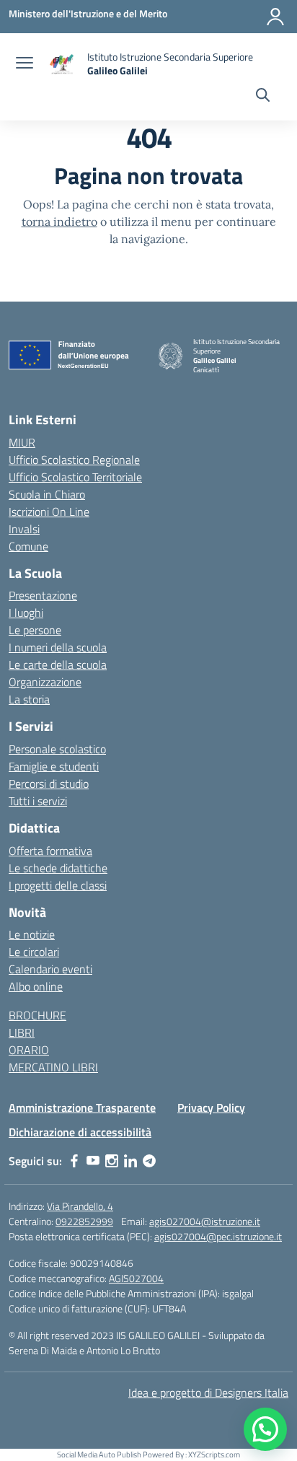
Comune (28, 546)
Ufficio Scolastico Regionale (74, 459)
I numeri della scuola (58, 647)
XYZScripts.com (214, 1454)
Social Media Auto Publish (99, 1454)
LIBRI (22, 1032)
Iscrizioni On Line (49, 511)
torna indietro (59, 221)
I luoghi (26, 612)
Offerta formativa (50, 850)
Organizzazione (45, 681)
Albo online (36, 986)
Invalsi (24, 529)
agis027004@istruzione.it (204, 1221)
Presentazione (43, 595)
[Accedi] (275, 16)
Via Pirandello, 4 (80, 1206)
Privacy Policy (211, 1107)
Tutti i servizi (38, 801)
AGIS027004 (136, 1278)
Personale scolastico (57, 749)
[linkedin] (130, 1160)
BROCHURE (37, 1015)
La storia (29, 699)
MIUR (22, 442)
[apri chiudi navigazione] (24, 64)
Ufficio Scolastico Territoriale (75, 477)
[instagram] (111, 1160)
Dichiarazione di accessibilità (80, 1132)
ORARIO (29, 1049)
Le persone (35, 630)
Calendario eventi (50, 969)
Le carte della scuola (58, 664)
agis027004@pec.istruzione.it (218, 1236)
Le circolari (34, 951)
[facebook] (74, 1160)
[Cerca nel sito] (263, 96)
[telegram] (149, 1160)
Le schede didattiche (58, 868)
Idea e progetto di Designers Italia (208, 1392)
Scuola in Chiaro (47, 494)
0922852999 (84, 1221)
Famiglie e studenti (54, 766)
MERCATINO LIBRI (53, 1067)
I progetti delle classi (58, 885)
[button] (265, 1429)
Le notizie (32, 934)
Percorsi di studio (49, 783)
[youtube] (93, 1160)
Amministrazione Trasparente (82, 1107)
